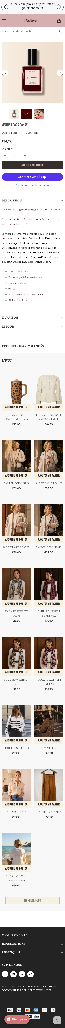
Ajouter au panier (16, 407)
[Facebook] (5, 974)
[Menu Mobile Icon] (4, 21)
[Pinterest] (22, 974)
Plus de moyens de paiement (32, 185)
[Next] (60, 73)
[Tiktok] (30, 974)
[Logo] (30, 20)
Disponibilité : (10, 133)
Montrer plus (32, 900)
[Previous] (5, 73)
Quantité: (7, 149)
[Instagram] (13, 974)
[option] (32, 6)
